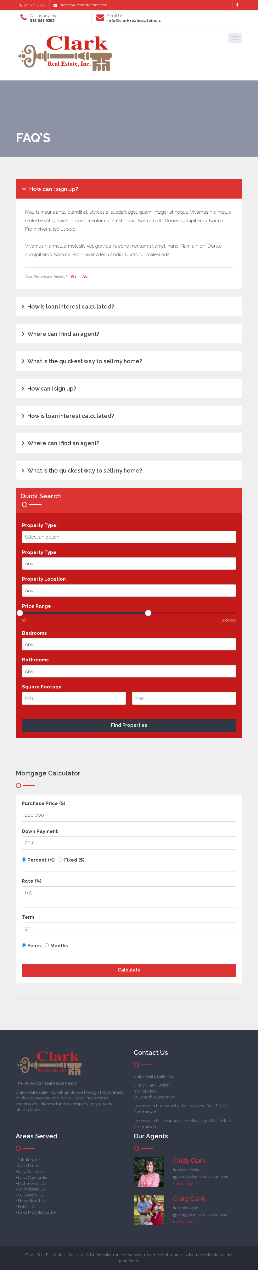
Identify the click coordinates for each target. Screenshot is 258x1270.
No (84, 276)
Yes (73, 276)
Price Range (36, 606)
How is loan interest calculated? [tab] (70, 306)
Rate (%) (32, 881)
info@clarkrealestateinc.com (83, 5)
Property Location (44, 579)
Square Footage (42, 687)
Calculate (129, 970)
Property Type (39, 552)
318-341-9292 (35, 5)
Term (28, 917)
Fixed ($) (74, 860)
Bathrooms (35, 660)
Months (59, 946)
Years (34, 946)
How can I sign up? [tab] (53, 189)
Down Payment (40, 831)
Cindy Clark (189, 1160)
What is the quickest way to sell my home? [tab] (84, 361)
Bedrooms (34, 633)
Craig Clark (189, 1198)
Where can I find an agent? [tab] (63, 334)
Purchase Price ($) (43, 803)
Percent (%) (41, 860)
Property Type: (40, 525)
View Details (186, 1184)
